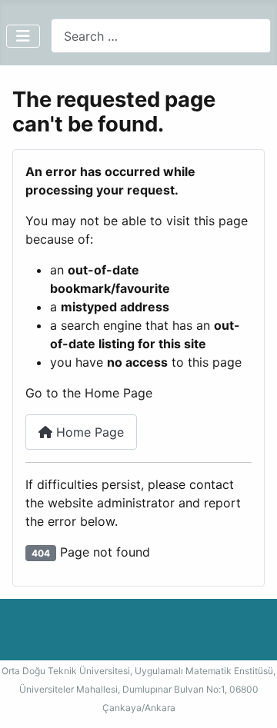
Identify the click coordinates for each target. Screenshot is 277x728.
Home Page (88, 432)
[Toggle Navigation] (23, 36)
